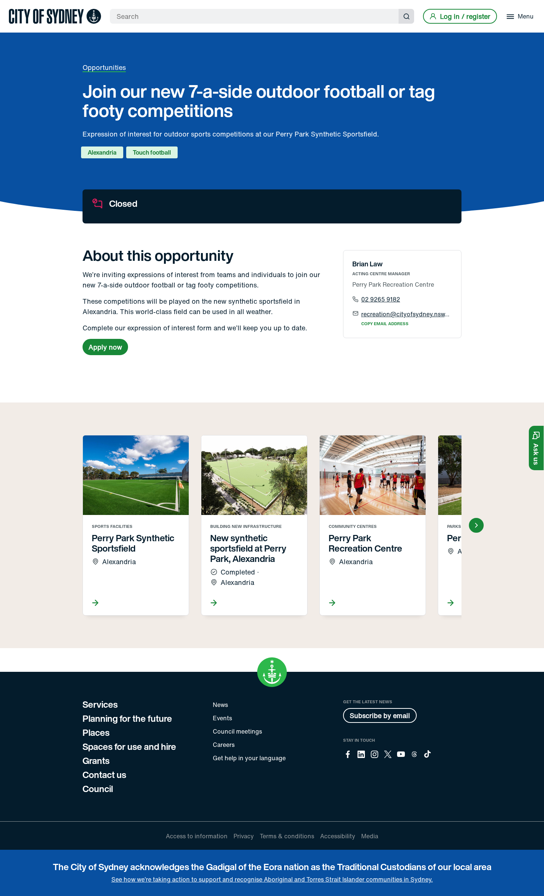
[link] (55, 16)
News (220, 704)
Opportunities (104, 67)
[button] (536, 448)
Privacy (244, 836)
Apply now (105, 347)
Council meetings (237, 731)
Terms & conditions (287, 836)
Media (369, 836)
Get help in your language (249, 758)
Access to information (197, 836)
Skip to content (19, 6)
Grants (96, 760)
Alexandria (102, 152)
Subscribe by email (380, 715)
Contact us (104, 774)
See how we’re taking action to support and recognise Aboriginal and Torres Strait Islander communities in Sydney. (272, 879)
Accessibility (337, 836)
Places (96, 732)
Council (98, 788)
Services (100, 704)
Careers (224, 744)
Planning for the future (127, 718)
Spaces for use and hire (129, 746)
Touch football (152, 152)
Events (222, 718)
